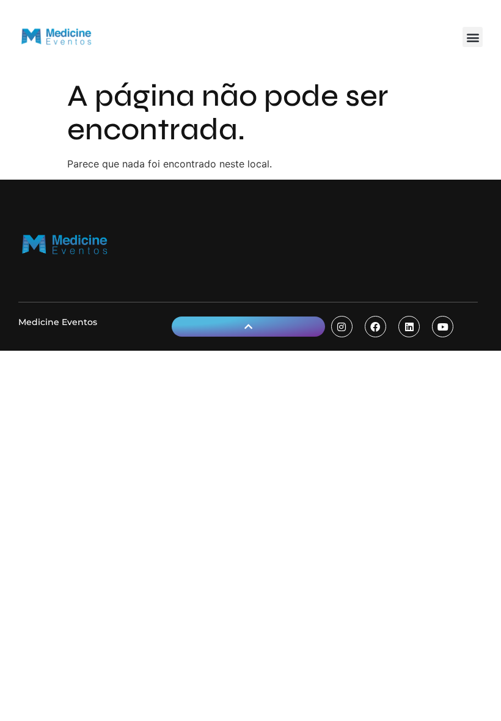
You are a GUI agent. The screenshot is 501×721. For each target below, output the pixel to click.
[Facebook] (375, 326)
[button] (473, 37)
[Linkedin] (409, 326)
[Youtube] (442, 326)
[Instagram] (342, 326)
